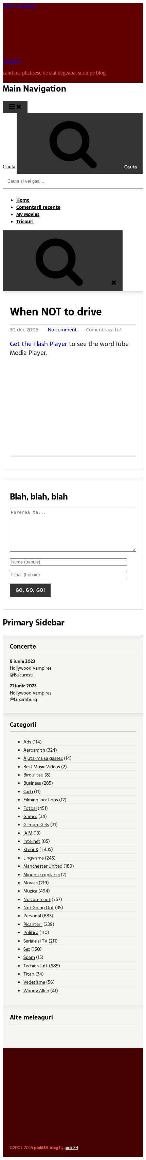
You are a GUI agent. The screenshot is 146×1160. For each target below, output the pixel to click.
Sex (26, 949)
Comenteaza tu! (103, 329)
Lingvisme (33, 858)
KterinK (30, 849)
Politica (30, 932)
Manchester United (42, 866)
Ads (27, 742)
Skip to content (19, 6)
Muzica (30, 891)
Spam (29, 957)
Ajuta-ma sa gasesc (43, 758)
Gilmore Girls (36, 824)
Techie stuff (35, 965)
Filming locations (40, 799)
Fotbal (30, 808)
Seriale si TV (35, 941)
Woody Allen (36, 990)
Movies (30, 882)
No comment (62, 329)
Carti (28, 791)
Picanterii (32, 924)
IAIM (27, 833)
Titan (28, 974)
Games (30, 816)
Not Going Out (38, 907)
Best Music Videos (41, 766)
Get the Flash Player (38, 343)
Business (32, 783)
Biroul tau (33, 775)
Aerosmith (34, 750)
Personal (32, 915)
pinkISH (12, 61)
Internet (31, 841)
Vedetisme (34, 982)
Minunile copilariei (41, 874)
